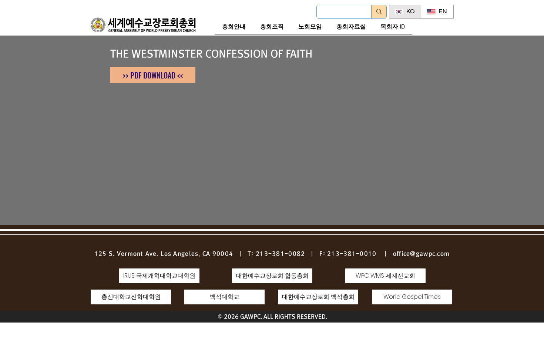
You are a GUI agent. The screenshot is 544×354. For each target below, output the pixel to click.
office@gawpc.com (421, 253)
